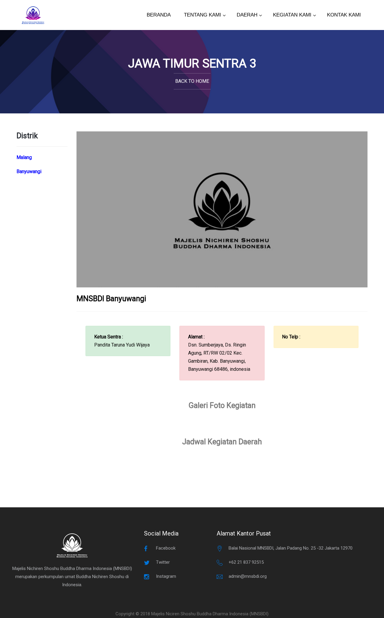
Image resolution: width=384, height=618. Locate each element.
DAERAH (247, 15)
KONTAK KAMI (344, 15)
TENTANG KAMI (202, 15)
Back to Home (192, 81)
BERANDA (159, 15)
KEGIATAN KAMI (292, 15)
